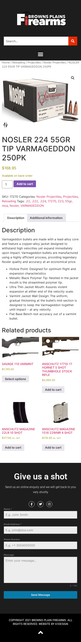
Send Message (40, 594)
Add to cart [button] (53, 390)
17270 (52, 201)
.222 (35, 201)
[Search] (72, 41)
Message (9, 554)
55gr (68, 201)
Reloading (18, 62)
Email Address (13, 524)
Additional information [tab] (46, 218)
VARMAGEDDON (32, 205)
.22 (27, 201)
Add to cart (25, 184)
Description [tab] (15, 218)
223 (60, 201)
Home (6, 62)
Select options (15, 379)
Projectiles (34, 62)
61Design (61, 624)
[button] (40, 54)
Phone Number (12, 539)
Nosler (14, 205)
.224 (43, 201)
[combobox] (36, 41)
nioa (5, 205)
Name (8, 509)
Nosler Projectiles (54, 62)
